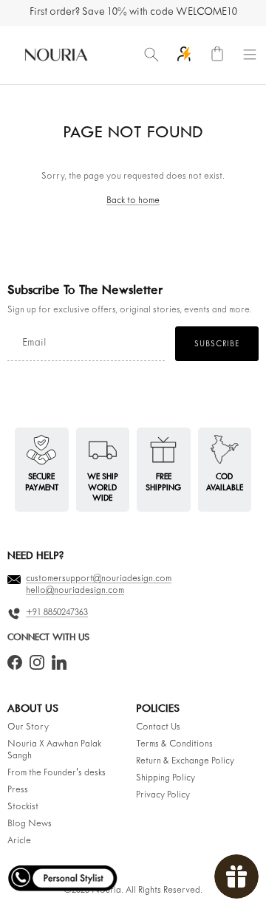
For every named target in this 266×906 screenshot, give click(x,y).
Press (17, 790)
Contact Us (158, 727)
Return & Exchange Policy (185, 761)
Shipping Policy (165, 778)
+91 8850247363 (57, 612)
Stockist (22, 807)
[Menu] (249, 54)
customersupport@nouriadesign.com (98, 578)
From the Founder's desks (56, 773)
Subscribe (216, 344)
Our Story (28, 727)
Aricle (19, 841)
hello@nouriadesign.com (75, 590)
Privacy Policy (163, 795)
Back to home (133, 200)
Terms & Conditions (174, 744)
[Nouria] (55, 55)
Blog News (29, 824)
